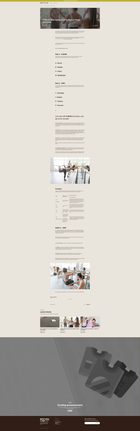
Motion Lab (43, 428)
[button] (99, 3)
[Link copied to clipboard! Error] (92, 25)
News (42, 5)
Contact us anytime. (57, 420)
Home (40, 5)
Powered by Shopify (46, 428)
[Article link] (49, 325)
